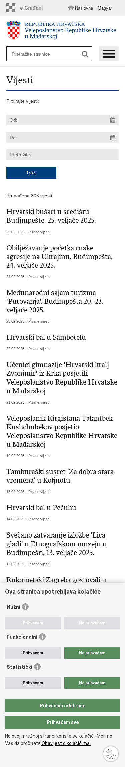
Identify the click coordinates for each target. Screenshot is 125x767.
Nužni (13, 607)
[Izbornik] (109, 53)
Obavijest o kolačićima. (66, 743)
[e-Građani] (26, 7)
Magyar (105, 8)
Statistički (19, 667)
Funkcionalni (22, 637)
